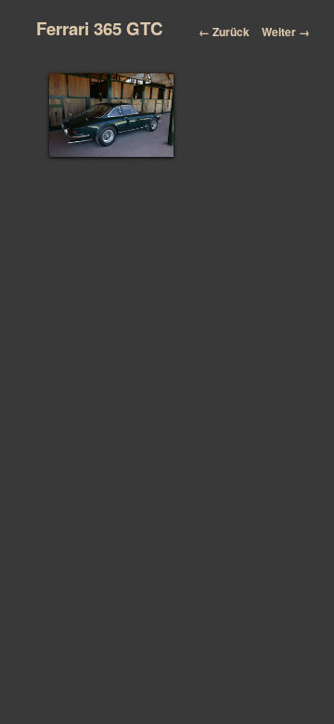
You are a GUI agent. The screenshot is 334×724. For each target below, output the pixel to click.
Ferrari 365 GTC (99, 28)
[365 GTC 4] (111, 115)
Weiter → (286, 31)
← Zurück (224, 31)
